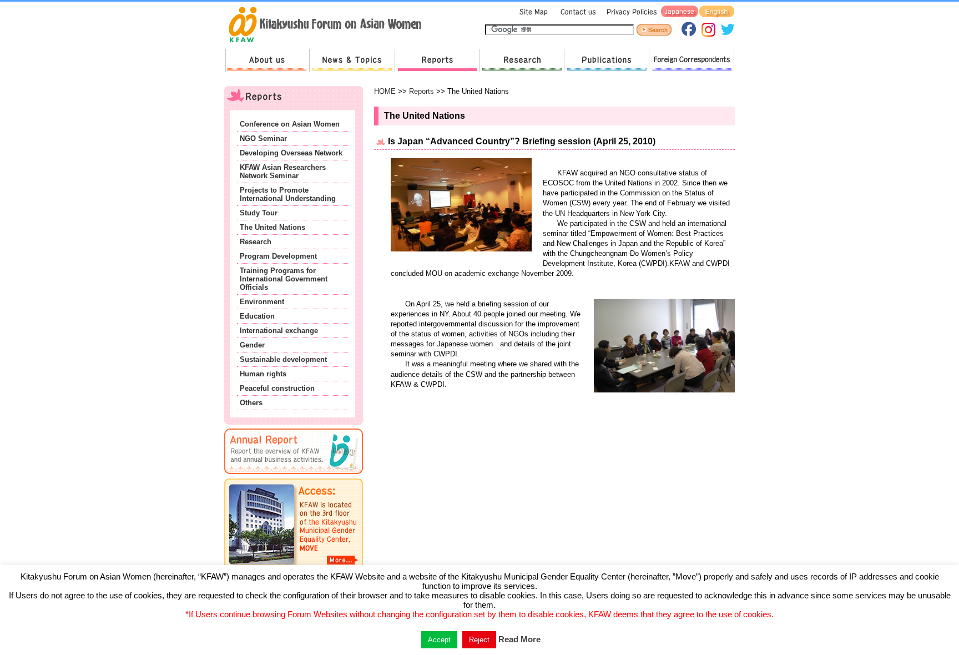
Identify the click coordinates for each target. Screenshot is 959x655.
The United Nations (272, 227)
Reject (479, 640)
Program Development (278, 256)
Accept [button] (439, 640)
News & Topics (352, 60)
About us (267, 60)
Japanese (679, 12)
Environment (262, 302)
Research (521, 60)
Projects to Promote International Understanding (288, 194)
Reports (437, 60)
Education (257, 316)
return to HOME (329, 25)
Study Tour (258, 213)
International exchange (279, 330)
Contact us (575, 12)
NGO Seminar (263, 138)
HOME (385, 91)
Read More (519, 639)
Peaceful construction (277, 388)
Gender (252, 345)
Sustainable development (283, 359)
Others (251, 403)
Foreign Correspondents (691, 60)
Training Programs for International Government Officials (283, 278)
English (717, 12)
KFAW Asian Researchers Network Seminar (283, 171)
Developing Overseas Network (291, 153)
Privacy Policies (629, 12)
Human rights (263, 374)
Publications (606, 60)
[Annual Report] (293, 476)
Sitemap (532, 12)
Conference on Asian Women (290, 124)
